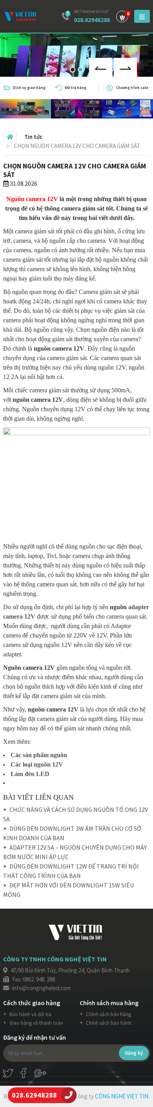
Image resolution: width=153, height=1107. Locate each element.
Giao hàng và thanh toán (35, 1023)
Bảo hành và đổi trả (29, 1014)
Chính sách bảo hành (108, 1023)
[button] (72, 69)
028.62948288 (92, 20)
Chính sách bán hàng (108, 1014)
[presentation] (100, 67)
